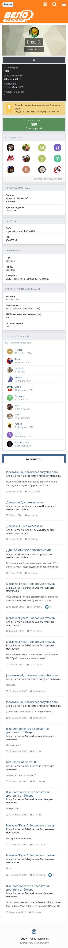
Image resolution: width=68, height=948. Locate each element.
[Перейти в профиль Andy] (10, 361)
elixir (27, 475)
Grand (18, 387)
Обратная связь (39, 938)
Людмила (20, 396)
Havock (18, 350)
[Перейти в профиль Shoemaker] (42, 158)
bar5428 (19, 368)
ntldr (17, 414)
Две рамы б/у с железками (24, 502)
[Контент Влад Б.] (34, 60)
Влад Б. (10, 475)
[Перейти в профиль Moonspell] (42, 147)
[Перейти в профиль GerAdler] (10, 169)
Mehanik (30, 736)
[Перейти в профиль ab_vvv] (10, 435)
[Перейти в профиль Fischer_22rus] (10, 444)
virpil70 (18, 405)
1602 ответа (33, 491)
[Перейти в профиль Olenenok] (26, 147)
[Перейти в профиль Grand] (10, 388)
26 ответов (38, 781)
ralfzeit (18, 424)
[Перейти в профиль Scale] (26, 158)
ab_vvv (18, 433)
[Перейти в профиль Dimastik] (10, 147)
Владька (30, 766)
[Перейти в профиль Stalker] (10, 379)
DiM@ (28, 587)
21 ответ (37, 751)
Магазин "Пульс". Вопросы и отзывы (30, 583)
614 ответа (35, 607)
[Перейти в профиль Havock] (10, 351)
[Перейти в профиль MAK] (10, 158)
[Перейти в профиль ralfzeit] (10, 426)
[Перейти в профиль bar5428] (10, 370)
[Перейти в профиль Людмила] (10, 398)
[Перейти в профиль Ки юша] (26, 169)
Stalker (18, 377)
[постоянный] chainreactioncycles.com (32, 472)
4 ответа (32, 515)
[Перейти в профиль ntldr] (10, 416)
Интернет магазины (50, 475)
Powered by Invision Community (34, 943)
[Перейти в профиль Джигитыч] (57, 147)
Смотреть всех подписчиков (48, 179)
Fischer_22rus (22, 442)
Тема (22, 938)
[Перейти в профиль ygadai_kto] (57, 158)
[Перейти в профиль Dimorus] (42, 169)
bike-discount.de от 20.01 (23, 762)
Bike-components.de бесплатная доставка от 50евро (28, 730)
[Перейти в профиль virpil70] (10, 407)
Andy (17, 359)
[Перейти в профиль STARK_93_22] (57, 169)
